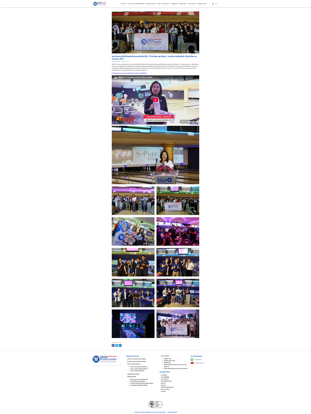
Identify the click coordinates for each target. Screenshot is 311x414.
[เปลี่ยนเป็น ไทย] (212, 4)
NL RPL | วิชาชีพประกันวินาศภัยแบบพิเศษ (141, 383)
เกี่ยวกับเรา (123, 4)
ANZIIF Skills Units (169, 361)
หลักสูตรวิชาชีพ (182, 4)
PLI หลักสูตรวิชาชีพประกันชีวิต (138, 385)
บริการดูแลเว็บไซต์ (172, 412)
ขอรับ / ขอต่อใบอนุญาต (163, 4)
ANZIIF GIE (167, 363)
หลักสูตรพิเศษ (174, 4)
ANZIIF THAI (167, 359)
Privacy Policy (165, 389)
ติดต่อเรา (163, 385)
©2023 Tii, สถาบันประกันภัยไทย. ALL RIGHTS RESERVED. (150, 412)
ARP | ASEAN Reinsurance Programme (175, 368)
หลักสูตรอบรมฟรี (202, 4)
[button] (216, 4)
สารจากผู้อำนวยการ (166, 381)
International (192, 4)
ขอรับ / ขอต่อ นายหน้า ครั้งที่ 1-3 (139, 369)
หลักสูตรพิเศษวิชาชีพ (133, 374)
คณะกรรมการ (165, 379)
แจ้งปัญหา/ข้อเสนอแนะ (167, 387)
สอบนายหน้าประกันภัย (150, 4)
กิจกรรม (123, 61)
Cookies (163, 391)
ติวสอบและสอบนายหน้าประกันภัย (136, 361)
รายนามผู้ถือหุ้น (165, 377)
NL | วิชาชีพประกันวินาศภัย (137, 381)
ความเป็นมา (164, 375)
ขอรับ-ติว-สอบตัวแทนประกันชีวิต (136, 4)
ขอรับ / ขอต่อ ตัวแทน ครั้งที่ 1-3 (139, 367)
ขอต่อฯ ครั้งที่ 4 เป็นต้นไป (137, 371)
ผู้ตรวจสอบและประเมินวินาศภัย (139, 379)
